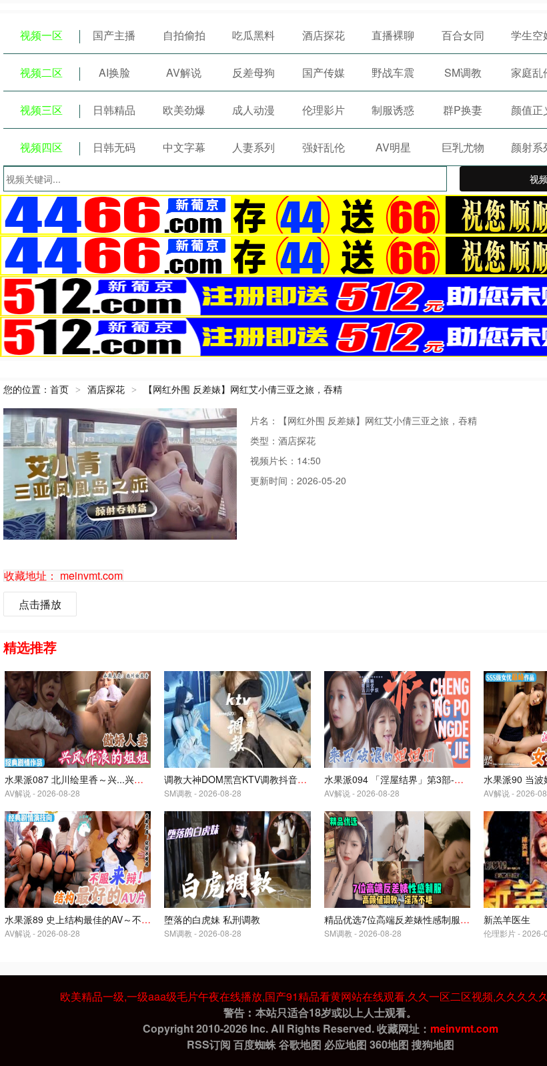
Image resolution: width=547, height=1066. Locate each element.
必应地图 (345, 1044)
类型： (264, 440)
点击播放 (40, 604)
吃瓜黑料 (253, 35)
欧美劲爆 (184, 109)
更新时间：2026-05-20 (298, 480)
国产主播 (114, 35)
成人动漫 (253, 109)
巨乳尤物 (463, 147)
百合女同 (463, 35)
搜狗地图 (433, 1044)
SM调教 (463, 72)
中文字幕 (184, 147)
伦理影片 (323, 109)
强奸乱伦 (323, 147)
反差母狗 (253, 72)
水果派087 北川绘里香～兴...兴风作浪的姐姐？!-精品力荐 (124, 779)
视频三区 (41, 109)
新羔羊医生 (507, 919)
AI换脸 (114, 72)
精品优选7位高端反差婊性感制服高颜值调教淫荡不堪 (434, 919)
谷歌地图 (300, 1044)
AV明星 (393, 147)
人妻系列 (253, 147)
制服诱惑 (393, 109)
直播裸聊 (393, 35)
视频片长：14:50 (285, 460)
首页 (59, 389)
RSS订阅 (209, 1044)
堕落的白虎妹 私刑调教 (212, 919)
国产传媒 (323, 72)
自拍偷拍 (184, 35)
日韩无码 (114, 147)
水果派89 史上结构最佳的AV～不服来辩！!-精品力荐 (113, 919)
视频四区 (41, 147)
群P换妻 (462, 109)
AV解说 (183, 72)
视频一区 (41, 35)
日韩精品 (114, 109)
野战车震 (393, 72)
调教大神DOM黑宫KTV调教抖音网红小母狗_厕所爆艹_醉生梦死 (297, 779)
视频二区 (41, 72)
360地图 (389, 1044)
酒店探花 (323, 35)
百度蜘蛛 (254, 1044)
